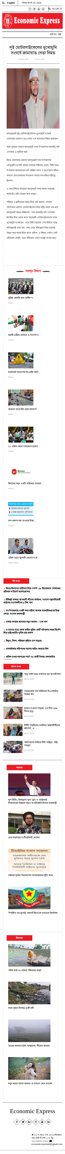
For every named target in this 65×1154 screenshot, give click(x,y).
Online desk (23, 59)
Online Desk (13, 563)
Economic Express (32, 1111)
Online (11, 303)
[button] (55, 34)
